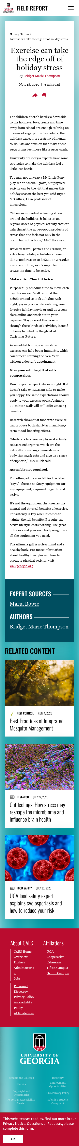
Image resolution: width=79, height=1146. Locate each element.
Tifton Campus (57, 967)
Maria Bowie (24, 604)
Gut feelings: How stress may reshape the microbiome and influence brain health (37, 812)
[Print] (44, 95)
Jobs (17, 978)
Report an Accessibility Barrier (21, 1101)
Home (13, 34)
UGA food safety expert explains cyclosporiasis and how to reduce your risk (36, 903)
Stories (24, 34)
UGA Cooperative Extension (55, 957)
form (29, 1128)
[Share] (35, 95)
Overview (21, 957)
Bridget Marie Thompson (41, 76)
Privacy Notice (14, 1124)
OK (13, 1139)
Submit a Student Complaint (57, 1101)
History (19, 962)
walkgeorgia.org (21, 566)
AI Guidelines (24, 1013)
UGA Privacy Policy (57, 1092)
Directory (58, 1077)
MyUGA (21, 1084)
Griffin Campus (58, 973)
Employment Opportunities (57, 1084)
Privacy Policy (24, 997)
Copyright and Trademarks (21, 1093)
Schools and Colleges (21, 1077)
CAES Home (23, 951)
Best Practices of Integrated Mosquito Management (36, 724)
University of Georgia (39, 1048)
